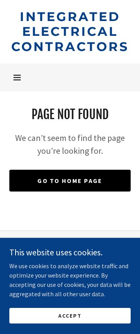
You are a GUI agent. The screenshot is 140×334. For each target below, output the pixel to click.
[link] (70, 31)
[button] (17, 77)
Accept (70, 315)
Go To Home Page (69, 181)
